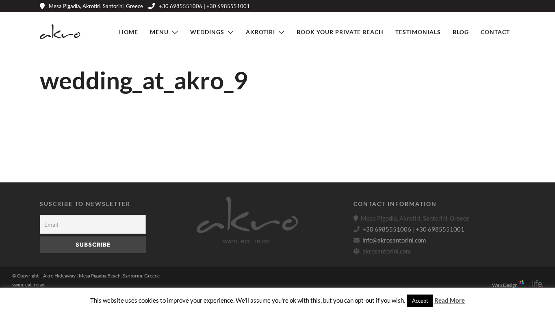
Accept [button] (420, 300)
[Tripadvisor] (511, 6)
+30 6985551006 (386, 229)
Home (128, 31)
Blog (461, 31)
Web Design (505, 285)
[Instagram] (499, 6)
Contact (495, 31)
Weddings (207, 31)
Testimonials (418, 31)
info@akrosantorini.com (394, 240)
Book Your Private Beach (340, 31)
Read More (449, 300)
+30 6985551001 (440, 229)
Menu (159, 31)
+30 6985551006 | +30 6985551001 (204, 6)
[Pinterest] (487, 6)
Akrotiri (260, 31)
